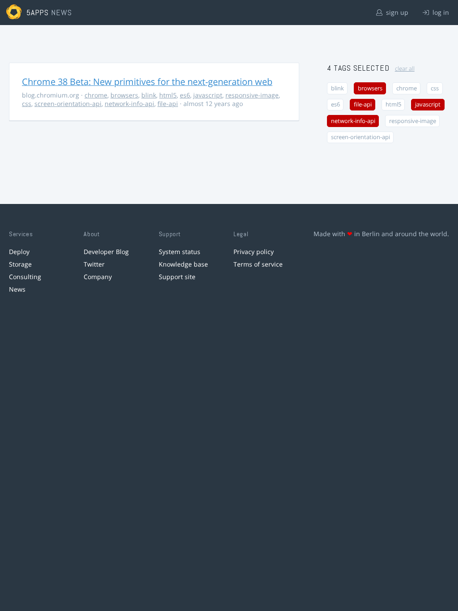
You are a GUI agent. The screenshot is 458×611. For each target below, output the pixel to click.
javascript (207, 95)
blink (148, 95)
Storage (20, 264)
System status (179, 251)
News (17, 289)
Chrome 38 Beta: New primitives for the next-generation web (147, 82)
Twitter (94, 264)
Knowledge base (183, 264)
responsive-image (252, 95)
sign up (396, 12)
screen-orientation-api (68, 103)
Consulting (25, 276)
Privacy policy (253, 251)
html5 (168, 95)
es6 (185, 95)
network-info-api (129, 103)
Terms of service (258, 264)
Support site (177, 276)
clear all (405, 68)
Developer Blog (106, 251)
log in (440, 12)
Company (98, 276)
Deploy (19, 251)
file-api (167, 103)
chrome (96, 95)
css (26, 103)
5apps (37, 12)
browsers (124, 95)
